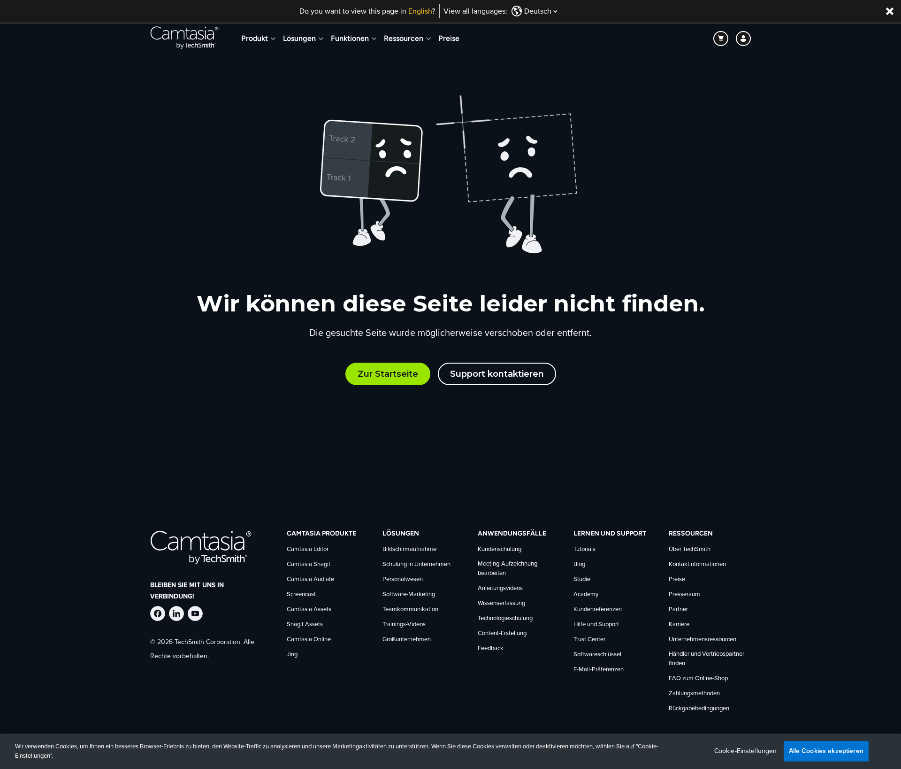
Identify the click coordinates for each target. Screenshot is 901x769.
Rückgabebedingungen (699, 709)
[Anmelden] (743, 38)
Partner (678, 609)
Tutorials (584, 549)
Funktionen (350, 38)
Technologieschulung (505, 618)
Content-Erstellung (502, 633)
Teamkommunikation (410, 609)
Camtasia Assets (309, 609)
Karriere (679, 624)
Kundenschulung (499, 549)
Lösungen (299, 38)
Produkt (254, 38)
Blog (579, 564)
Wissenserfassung (501, 603)
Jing (292, 655)
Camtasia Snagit (308, 564)
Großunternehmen (406, 640)
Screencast (301, 594)
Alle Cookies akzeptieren (826, 751)
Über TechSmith (689, 549)
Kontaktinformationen (697, 564)
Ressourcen (403, 38)
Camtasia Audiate (310, 579)
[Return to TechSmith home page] (184, 38)
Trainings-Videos (404, 624)
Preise (448, 38)
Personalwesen (402, 579)
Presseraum (684, 594)
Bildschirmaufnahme (409, 549)
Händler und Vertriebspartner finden (706, 659)
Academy (585, 594)
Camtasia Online (309, 640)
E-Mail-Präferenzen (598, 670)
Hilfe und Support (596, 624)
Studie (581, 579)
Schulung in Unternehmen (416, 564)
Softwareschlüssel (597, 655)
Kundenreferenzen (597, 609)
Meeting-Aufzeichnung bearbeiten (507, 568)
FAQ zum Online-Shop (698, 679)
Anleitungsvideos (500, 588)
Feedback (491, 648)
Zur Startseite (388, 374)
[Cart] (720, 38)
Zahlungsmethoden (694, 694)
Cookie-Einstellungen (745, 751)
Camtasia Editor (307, 549)
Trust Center (589, 640)
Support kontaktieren (497, 374)
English (420, 11)
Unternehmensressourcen (702, 640)
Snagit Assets (305, 624)
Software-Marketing (408, 594)
